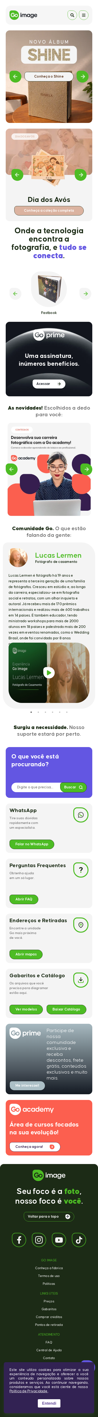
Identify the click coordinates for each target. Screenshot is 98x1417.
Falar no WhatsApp (31, 844)
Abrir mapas (26, 954)
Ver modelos (26, 1009)
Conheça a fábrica (49, 1268)
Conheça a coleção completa (49, 210)
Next (82, 77)
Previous (15, 77)
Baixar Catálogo (66, 1009)
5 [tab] (59, 712)
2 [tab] (38, 712)
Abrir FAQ (23, 899)
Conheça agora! (29, 1147)
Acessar (43, 384)
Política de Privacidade (29, 1391)
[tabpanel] (49, 625)
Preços (49, 1301)
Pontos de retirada (49, 1325)
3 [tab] (45, 712)
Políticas (49, 1284)
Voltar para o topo (43, 1216)
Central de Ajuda (49, 1350)
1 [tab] (31, 712)
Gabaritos (49, 1309)
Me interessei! (27, 1085)
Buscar (70, 787)
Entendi (49, 1403)
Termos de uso (49, 1276)
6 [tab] (66, 712)
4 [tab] (52, 712)
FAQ (49, 1342)
